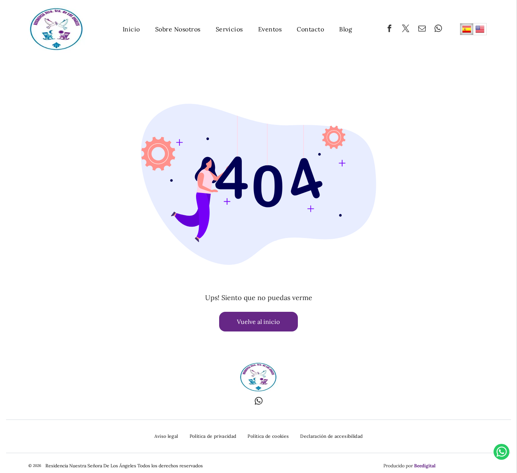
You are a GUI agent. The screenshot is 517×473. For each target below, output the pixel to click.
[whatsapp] (438, 29)
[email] (422, 29)
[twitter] (405, 29)
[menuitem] (131, 29)
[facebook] (389, 29)
